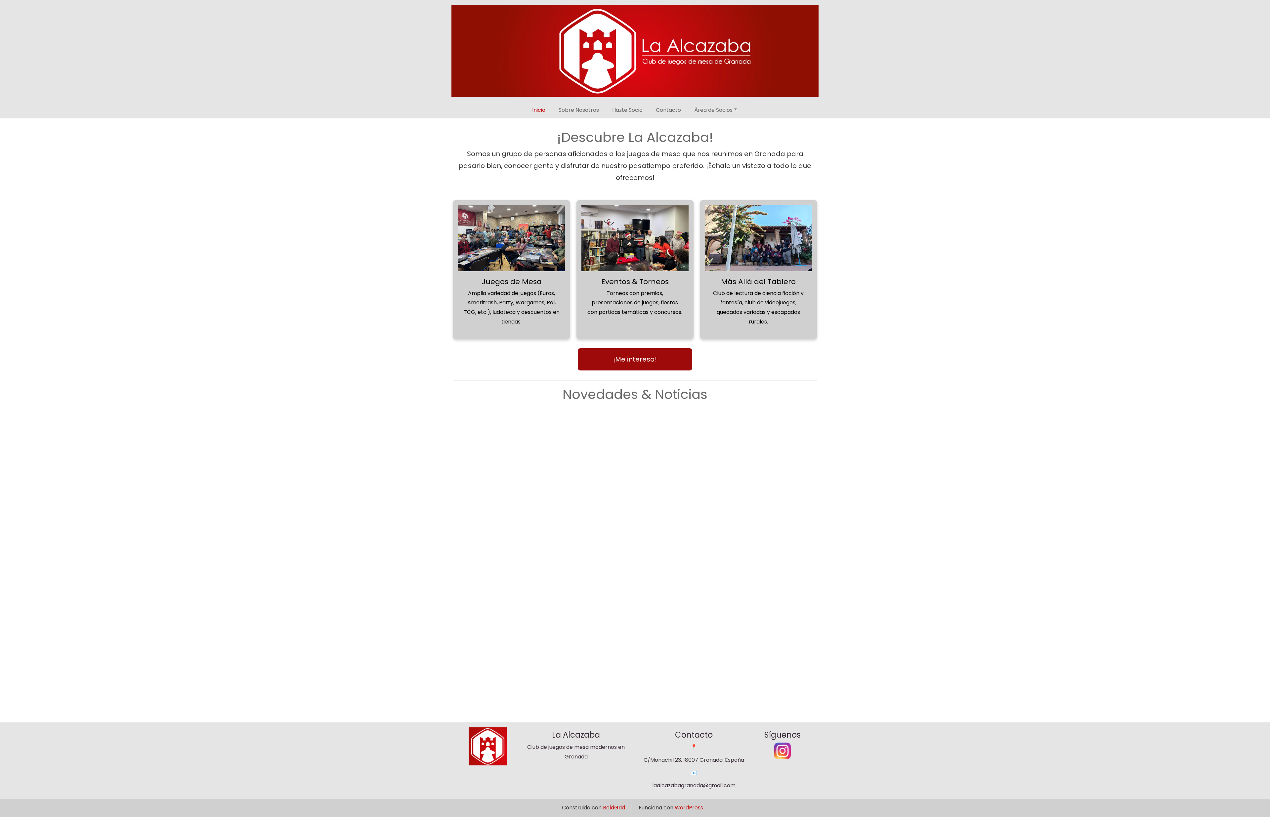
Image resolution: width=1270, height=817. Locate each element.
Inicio (538, 110)
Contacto (668, 110)
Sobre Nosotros (579, 110)
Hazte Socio (627, 110)
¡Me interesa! (635, 359)
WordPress (689, 807)
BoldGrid (614, 807)
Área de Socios (713, 110)
